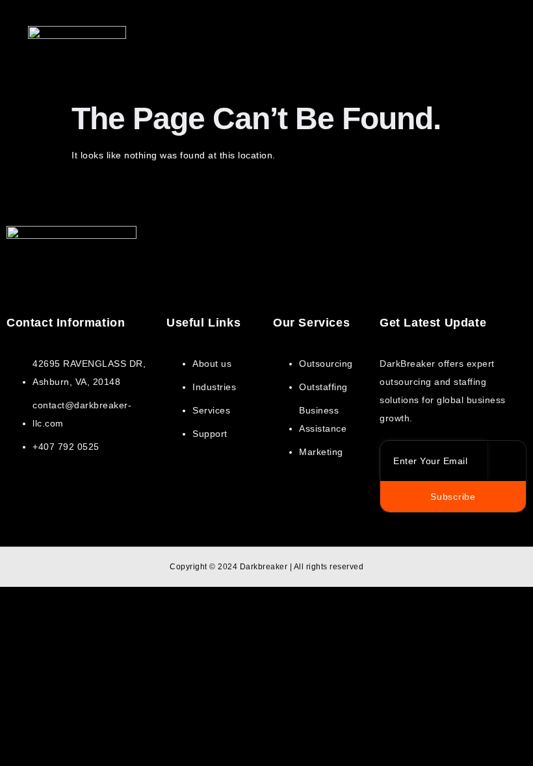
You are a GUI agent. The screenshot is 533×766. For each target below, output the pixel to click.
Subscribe (452, 496)
